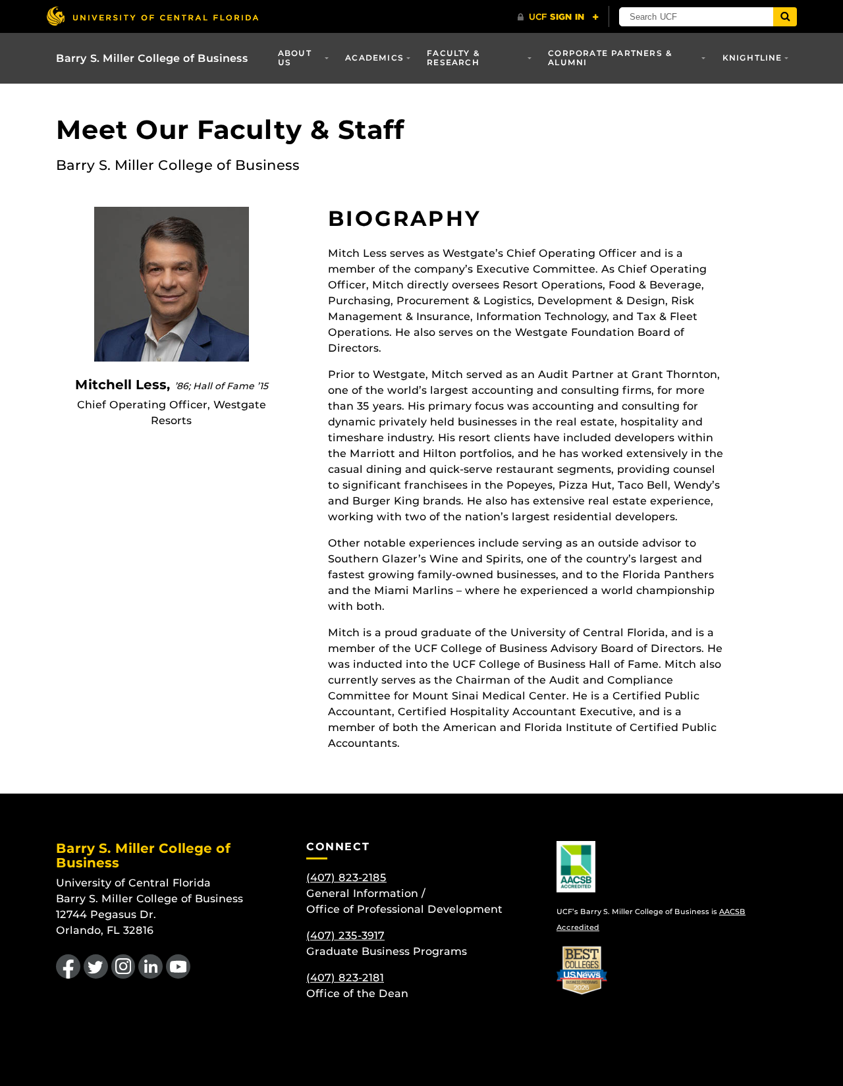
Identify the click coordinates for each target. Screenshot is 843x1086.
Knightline (752, 58)
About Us (295, 57)
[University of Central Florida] (152, 16)
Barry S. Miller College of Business (152, 58)
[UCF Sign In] (558, 17)
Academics (374, 58)
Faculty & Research (453, 57)
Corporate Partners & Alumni (610, 57)
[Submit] (785, 16)
